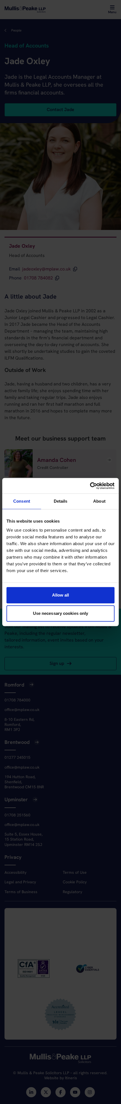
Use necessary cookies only (60, 613)
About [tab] (99, 501)
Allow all (60, 595)
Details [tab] (61, 501)
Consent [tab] (21, 501)
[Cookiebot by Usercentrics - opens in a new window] (90, 485)
